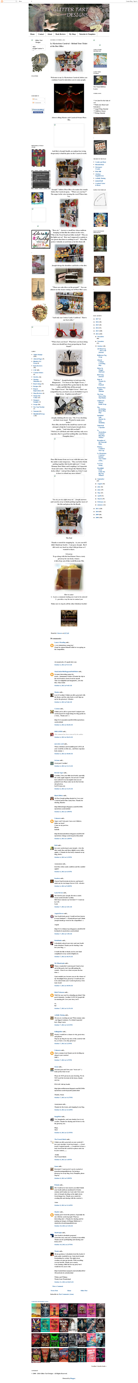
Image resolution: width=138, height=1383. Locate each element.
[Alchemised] (100, 1317)
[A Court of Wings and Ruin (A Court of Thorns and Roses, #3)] (91, 1316)
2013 (97, 331)
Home (32, 34)
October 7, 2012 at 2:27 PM (63, 1060)
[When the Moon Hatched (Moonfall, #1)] (72, 1347)
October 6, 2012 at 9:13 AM (63, 665)
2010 (97, 511)
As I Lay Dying (100, 464)
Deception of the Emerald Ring (101, 442)
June (99, 490)
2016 (97, 322)
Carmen (57, 709)
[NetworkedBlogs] (38, 110)
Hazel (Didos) (58, 795)
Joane (56, 1166)
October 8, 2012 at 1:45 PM (63, 1159)
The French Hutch (60, 1139)
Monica (56, 692)
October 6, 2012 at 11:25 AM (63, 789)
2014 (97, 328)
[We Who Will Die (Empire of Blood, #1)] (82, 1316)
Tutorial (35, 411)
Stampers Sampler (36, 401)
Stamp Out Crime (36, 397)
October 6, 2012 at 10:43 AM (63, 737)
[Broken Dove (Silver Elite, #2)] (63, 1332)
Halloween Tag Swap (101, 356)
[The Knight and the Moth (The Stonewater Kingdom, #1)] (45, 1317)
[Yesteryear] (36, 1316)
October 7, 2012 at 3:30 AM (63, 934)
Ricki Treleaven (59, 992)
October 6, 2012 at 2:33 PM (63, 857)
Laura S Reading (59, 642)
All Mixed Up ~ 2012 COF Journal (101, 350)
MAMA (35, 377)
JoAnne (56, 760)
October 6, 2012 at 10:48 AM (63, 754)
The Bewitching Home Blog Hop (101, 410)
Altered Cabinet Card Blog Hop (101, 362)
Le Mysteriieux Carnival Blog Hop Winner (101, 433)
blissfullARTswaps (39, 415)
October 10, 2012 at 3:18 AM (63, 1226)
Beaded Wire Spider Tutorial (101, 389)
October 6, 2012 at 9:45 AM (63, 685)
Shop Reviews (37, 393)
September (100, 479)
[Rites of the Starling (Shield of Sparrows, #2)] (82, 1346)
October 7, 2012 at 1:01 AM (63, 907)
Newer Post (54, 1290)
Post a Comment (58, 1286)
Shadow (57, 1212)
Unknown (57, 818)
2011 (97, 508)
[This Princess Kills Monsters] (91, 1346)
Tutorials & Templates (87, 34)
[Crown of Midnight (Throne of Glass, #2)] (100, 1361)
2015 (97, 325)
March (99, 499)
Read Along (37, 384)
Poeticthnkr (58, 940)
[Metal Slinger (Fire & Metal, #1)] (82, 1331)
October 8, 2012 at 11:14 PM (63, 1205)
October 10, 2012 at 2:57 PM (63, 1244)
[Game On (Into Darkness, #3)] (54, 1346)
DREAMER (58, 731)
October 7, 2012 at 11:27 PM (63, 1097)
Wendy (56, 1251)
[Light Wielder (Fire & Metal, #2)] (36, 1332)
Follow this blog (38, 112)
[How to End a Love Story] (91, 1361)
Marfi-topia (58, 1232)
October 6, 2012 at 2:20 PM (63, 838)
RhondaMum (99, 164)
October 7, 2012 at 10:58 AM (63, 985)
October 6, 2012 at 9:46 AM (63, 702)
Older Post (84, 1290)
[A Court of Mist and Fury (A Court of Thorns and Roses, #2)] (45, 1331)
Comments (37, 103)
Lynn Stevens (58, 893)
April (99, 496)
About (50, 34)
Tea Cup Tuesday (38, 407)
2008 (97, 517)
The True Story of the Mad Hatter (101, 396)
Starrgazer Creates (98, 168)
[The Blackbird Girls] (63, 1361)
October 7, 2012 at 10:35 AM (63, 956)
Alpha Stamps (37, 354)
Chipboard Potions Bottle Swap (101, 402)
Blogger (72, 1378)
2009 (97, 514)
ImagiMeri (57, 1116)
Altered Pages (37, 359)
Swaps (35, 404)
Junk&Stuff (99, 181)
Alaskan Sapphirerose (99, 175)
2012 (97, 334)
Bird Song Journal (100, 376)
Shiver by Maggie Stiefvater (101, 370)
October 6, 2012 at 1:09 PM (63, 812)
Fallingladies (58, 1031)
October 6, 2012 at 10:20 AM (63, 725)
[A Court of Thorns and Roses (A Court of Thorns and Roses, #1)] (54, 1331)
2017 (97, 319)
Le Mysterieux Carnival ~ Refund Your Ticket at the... (101, 457)
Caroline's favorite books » (99, 1366)
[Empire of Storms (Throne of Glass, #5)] (63, 1317)
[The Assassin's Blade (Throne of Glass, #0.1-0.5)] (82, 1361)
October (100, 346)
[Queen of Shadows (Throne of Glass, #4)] (36, 1347)
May (99, 493)
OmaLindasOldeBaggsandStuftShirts (66, 671)
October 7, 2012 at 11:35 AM (63, 1008)
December (100, 336)
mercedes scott (59, 744)
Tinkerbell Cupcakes (101, 426)
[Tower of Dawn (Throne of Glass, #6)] (54, 1317)
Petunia (56, 1185)
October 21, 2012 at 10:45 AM (63, 1282)
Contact (41, 34)
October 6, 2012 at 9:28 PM (63, 886)
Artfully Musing (59, 1015)
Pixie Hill (98, 171)
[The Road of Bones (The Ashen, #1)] (72, 1362)
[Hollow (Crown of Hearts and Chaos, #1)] (100, 1346)
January (100, 505)
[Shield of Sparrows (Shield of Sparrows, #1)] (54, 1361)
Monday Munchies (36, 380)
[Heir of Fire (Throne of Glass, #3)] (45, 1362)
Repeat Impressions (37, 390)
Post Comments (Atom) (66, 1294)
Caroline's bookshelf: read (39, 1301)
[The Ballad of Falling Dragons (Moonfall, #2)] (100, 1332)
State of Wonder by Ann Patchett (101, 382)
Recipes (35, 386)
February (100, 502)
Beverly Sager (58, 773)
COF (35, 370)
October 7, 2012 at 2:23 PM (63, 1043)
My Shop (72, 34)
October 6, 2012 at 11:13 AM (63, 766)
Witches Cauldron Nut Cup (101, 448)
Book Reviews (61, 34)
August (99, 484)
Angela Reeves (59, 913)
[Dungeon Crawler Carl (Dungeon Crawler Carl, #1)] (36, 1362)
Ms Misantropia (59, 963)
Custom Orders (38, 372)
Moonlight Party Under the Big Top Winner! (101, 471)
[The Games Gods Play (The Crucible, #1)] (63, 1346)
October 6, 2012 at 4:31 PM (63, 871)
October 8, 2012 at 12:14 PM (63, 1110)
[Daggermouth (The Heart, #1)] (72, 1317)
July (99, 487)
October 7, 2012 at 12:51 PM (63, 1025)
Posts (35, 99)
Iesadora (57, 878)
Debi (55, 845)
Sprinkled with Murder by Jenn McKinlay (101, 419)
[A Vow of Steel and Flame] (91, 1332)
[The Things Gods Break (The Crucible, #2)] (45, 1346)
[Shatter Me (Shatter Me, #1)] (72, 1331)
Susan (56, 1067)
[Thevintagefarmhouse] (40, 188)
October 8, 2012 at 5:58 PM (63, 1178)
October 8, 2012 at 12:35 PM (63, 1132)
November (100, 341)
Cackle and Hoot (100, 162)
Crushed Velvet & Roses (100, 184)
